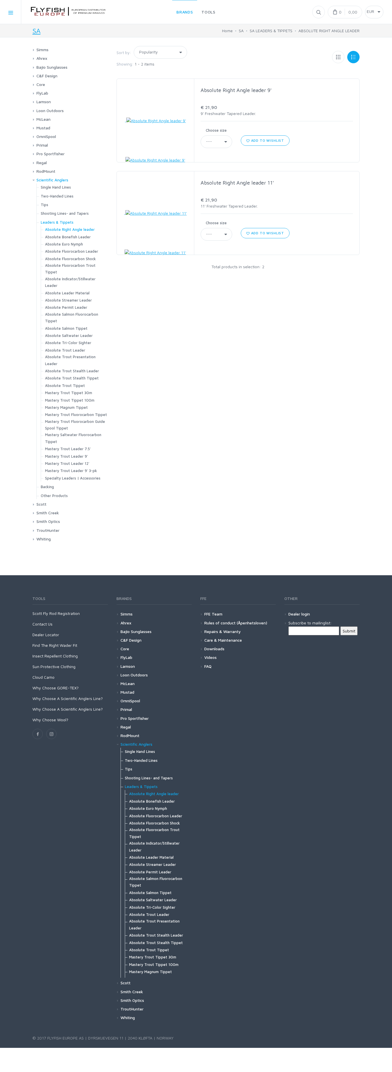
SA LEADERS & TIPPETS (271, 30)
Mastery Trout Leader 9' (66, 456)
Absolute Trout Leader (65, 350)
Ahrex (41, 58)
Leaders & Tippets (57, 222)
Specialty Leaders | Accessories (72, 478)
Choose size (216, 130)
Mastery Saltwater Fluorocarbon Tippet (73, 438)
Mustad (43, 127)
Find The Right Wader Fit (54, 645)
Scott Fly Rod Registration (56, 613)
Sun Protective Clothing (53, 666)
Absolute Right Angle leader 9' (236, 90)
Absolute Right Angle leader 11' (237, 183)
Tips (44, 204)
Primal (42, 145)
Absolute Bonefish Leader (68, 237)
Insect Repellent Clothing (55, 655)
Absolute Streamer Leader (68, 300)
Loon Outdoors (50, 110)
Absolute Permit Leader (66, 307)
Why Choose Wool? (50, 719)
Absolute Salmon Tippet (66, 328)
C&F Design (46, 75)
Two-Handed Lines (57, 196)
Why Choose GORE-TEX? (55, 687)
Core (40, 84)
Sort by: (124, 52)
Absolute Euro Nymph (64, 244)
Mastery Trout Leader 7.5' (68, 448)
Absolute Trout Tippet (65, 385)
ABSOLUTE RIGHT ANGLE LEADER (329, 30)
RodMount (45, 171)
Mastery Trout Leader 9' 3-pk (71, 470)
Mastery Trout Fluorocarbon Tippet (76, 414)
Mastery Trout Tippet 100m (69, 400)
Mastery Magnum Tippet (66, 407)
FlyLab (42, 93)
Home (227, 30)
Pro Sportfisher (50, 153)
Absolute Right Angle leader (70, 229)
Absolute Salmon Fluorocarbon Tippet (71, 317)
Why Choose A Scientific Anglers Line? (67, 698)
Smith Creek (47, 512)
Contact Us (42, 624)
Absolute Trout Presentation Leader (70, 360)
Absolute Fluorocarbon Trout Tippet (70, 268)
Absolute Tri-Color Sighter (68, 342)
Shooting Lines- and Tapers (65, 213)
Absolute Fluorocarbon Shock (70, 258)
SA (36, 31)
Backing (47, 486)
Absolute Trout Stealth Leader (72, 371)
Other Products (54, 495)
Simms (42, 49)
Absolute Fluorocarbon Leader (71, 251)
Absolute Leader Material (67, 293)
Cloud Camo (43, 677)
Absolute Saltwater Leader (69, 335)
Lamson (43, 101)
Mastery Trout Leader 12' (67, 463)
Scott (41, 504)
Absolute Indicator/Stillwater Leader (70, 282)
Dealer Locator (45, 634)
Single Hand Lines (56, 187)
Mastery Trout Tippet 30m (68, 392)
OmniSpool (46, 136)
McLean (43, 119)
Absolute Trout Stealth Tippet (72, 378)
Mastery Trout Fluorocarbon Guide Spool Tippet (75, 424)
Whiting (43, 538)
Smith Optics (48, 521)
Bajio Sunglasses (51, 67)
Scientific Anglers (52, 179)
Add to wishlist (267, 140)
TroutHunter (47, 530)
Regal (41, 162)
